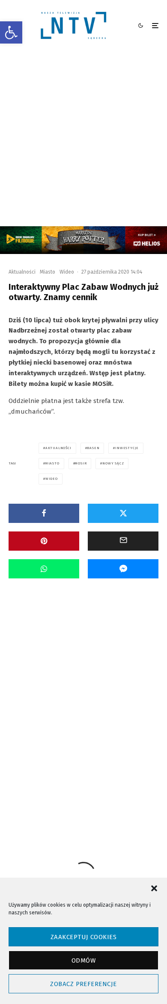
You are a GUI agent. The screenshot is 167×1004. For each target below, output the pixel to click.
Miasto (47, 272)
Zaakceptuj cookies (83, 937)
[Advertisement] (83, 138)
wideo (51, 479)
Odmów (83, 960)
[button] (11, 32)
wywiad (116, 774)
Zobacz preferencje (83, 984)
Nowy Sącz (113, 463)
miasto (52, 463)
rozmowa (54, 774)
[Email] (123, 541)
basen (93, 448)
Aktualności (22, 272)
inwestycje (127, 448)
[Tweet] (123, 513)
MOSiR (80, 463)
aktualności (58, 448)
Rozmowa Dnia (77, 691)
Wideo (67, 272)
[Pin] (44, 541)
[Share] (44, 513)
